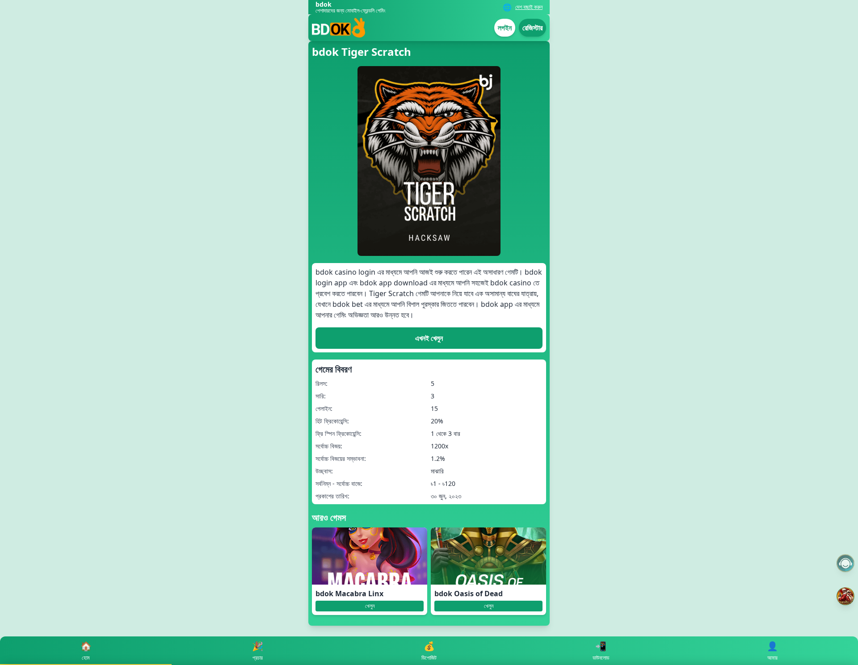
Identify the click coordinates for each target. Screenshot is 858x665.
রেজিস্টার (532, 28)
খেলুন (369, 606)
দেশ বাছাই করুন (529, 7)
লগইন (505, 28)
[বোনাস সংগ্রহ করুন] (845, 596)
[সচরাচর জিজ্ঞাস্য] (845, 563)
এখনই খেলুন (429, 338)
